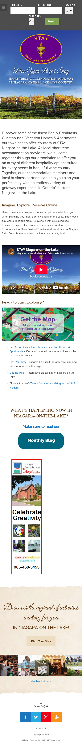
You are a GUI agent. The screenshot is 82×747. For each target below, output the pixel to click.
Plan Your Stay (18, 362)
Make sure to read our (41, 427)
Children (35, 16)
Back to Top (41, 705)
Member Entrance (41, 681)
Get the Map (17, 372)
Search (52, 21)
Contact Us (41, 729)
